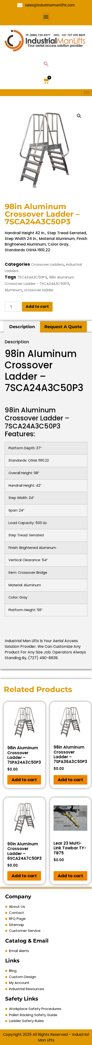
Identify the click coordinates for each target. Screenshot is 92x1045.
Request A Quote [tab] (63, 326)
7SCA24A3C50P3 (32, 277)
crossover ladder (39, 289)
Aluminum (13, 289)
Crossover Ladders (47, 264)
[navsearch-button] (46, 64)
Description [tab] (22, 326)
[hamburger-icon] (86, 92)
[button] (46, 17)
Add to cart (37, 306)
